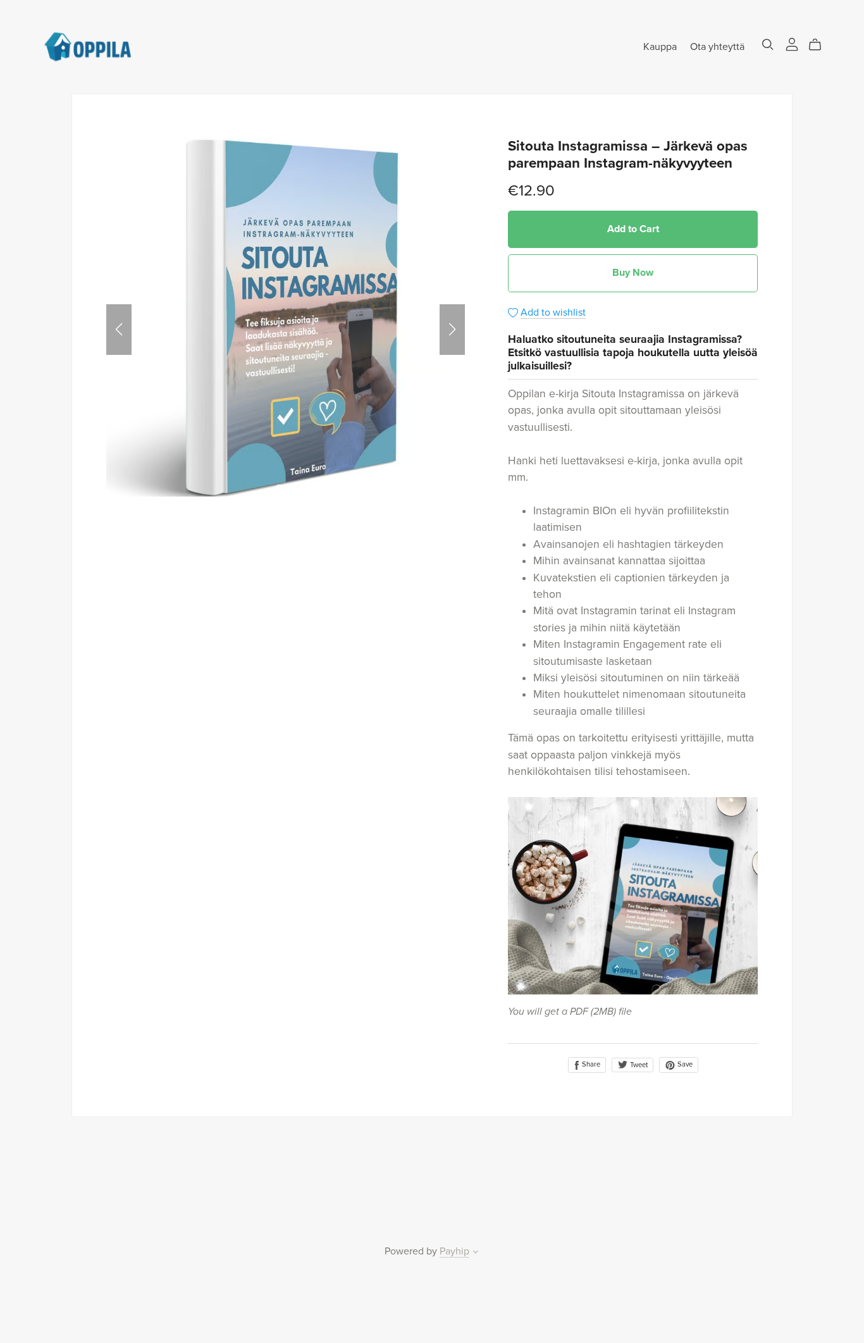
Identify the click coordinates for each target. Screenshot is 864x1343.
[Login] (791, 43)
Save (684, 1064)
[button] (119, 329)
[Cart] (820, 45)
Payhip (454, 1251)
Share (590, 1064)
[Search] (768, 45)
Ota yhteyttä (717, 46)
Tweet (638, 1065)
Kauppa (660, 46)
